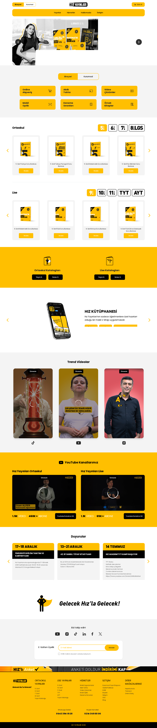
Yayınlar (57, 12)
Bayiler (105, 693)
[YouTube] (57, 634)
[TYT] (124, 192)
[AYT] (138, 192)
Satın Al (139, 4)
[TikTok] (75, 634)
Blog (104, 700)
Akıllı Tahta (84, 688)
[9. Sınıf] (91, 192)
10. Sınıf (60, 688)
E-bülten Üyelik (46, 647)
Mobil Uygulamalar (87, 685)
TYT (58, 693)
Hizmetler (71, 12)
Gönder (112, 648)
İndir (93, 327)
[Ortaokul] (78, 42)
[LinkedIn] (84, 634)
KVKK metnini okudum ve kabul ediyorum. (76, 654)
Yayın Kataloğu (40, 698)
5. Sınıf (37, 689)
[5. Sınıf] (102, 127)
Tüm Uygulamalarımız (127, 327)
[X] (100, 634)
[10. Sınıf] (101, 192)
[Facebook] (92, 634)
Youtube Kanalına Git (65, 516)
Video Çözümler (85, 690)
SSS (104, 697)
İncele (26, 171)
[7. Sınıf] (123, 127)
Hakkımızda (86, 12)
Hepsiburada (130, 689)
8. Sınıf (37, 696)
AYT (58, 695)
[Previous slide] (18, 42)
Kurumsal (29, 4)
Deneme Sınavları (86, 695)
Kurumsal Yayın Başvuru (111, 685)
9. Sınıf (59, 685)
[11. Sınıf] (112, 192)
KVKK (104, 690)
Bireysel (18, 4)
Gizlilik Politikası (108, 688)
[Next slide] (139, 42)
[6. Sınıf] (112, 127)
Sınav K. (55, 277)
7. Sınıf (37, 693)
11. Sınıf (59, 690)
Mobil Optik (84, 693)
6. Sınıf (37, 691)
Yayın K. (39, 277)
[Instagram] (67, 634)
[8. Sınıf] (137, 127)
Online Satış (129, 693)
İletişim (100, 12)
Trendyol (128, 691)
